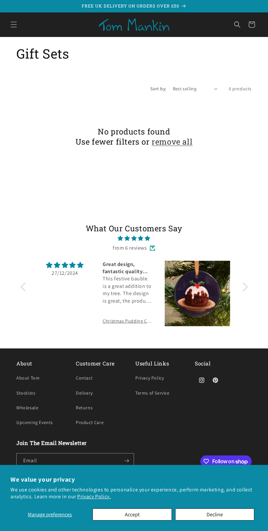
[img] (134, 238)
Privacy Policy (149, 378)
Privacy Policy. (94, 496)
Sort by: (158, 89)
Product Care (90, 422)
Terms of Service (152, 393)
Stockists (25, 393)
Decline (215, 514)
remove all (172, 142)
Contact (84, 378)
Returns (84, 408)
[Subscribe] (126, 461)
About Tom (28, 378)
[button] (14, 24)
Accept (132, 514)
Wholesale (27, 408)
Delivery (84, 393)
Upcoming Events (34, 422)
